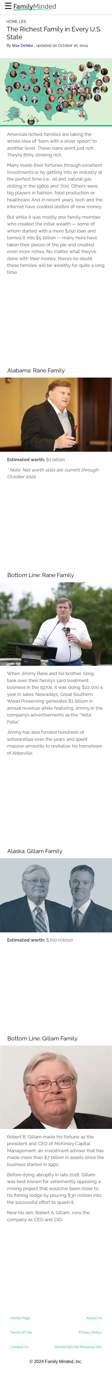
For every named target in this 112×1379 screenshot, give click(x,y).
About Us (94, 1318)
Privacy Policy (90, 1332)
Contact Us (19, 1347)
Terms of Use (21, 1332)
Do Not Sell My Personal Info (78, 1347)
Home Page (20, 1318)
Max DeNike (23, 45)
